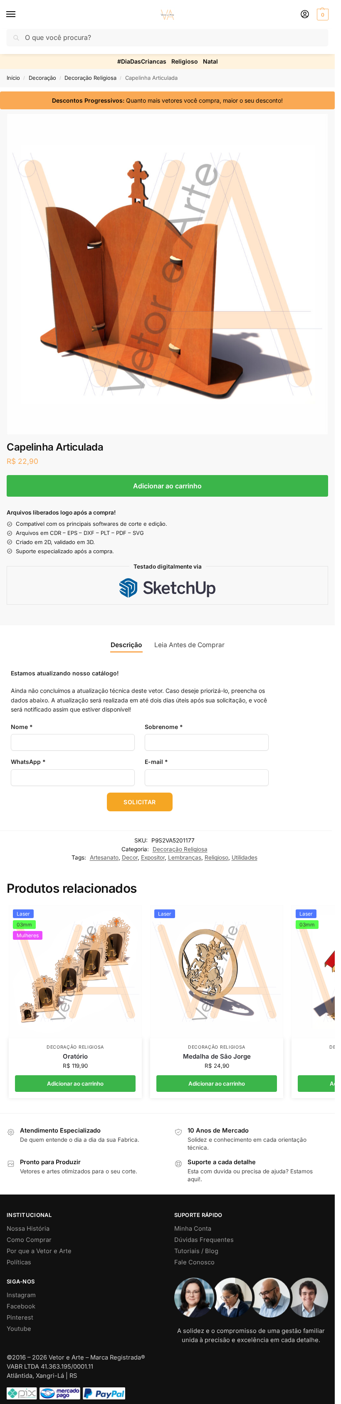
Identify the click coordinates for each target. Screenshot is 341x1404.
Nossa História (28, 1228)
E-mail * (156, 761)
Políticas (19, 1262)
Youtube (19, 1329)
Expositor (153, 857)
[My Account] (305, 14)
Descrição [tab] (126, 645)
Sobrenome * (164, 726)
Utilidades (244, 857)
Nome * (22, 726)
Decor (130, 857)
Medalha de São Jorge (217, 1056)
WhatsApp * (28, 761)
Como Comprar (29, 1240)
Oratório (75, 1056)
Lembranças (184, 857)
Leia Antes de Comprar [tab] (189, 645)
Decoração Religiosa (90, 77)
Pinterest (20, 1317)
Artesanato (104, 857)
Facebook (21, 1306)
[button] (322, 14)
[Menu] (18, 14)
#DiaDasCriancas (141, 61)
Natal (210, 61)
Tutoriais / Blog (196, 1251)
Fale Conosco (194, 1262)
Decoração (42, 77)
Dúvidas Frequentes (204, 1240)
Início (13, 77)
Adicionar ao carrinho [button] (75, 1083)
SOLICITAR (140, 801)
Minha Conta (192, 1228)
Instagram (21, 1295)
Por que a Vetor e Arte (39, 1251)
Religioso (184, 61)
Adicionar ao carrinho (167, 486)
